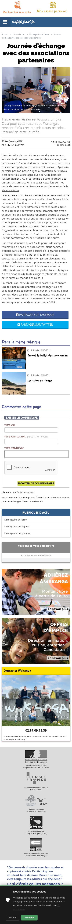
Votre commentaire (14, 448)
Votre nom (9, 425)
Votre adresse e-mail (26, 436)
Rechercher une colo (17, 12)
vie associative (10, 190)
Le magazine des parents (17, 533)
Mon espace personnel (52, 11)
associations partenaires (16, 167)
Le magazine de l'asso (15, 519)
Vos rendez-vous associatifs (36, 545)
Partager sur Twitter (36, 324)
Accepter (29, 917)
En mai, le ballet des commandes (47, 355)
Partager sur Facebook (36, 315)
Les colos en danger (39, 380)
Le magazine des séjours (17, 526)
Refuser (12, 917)
